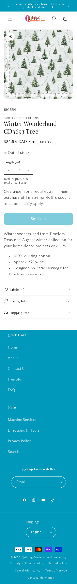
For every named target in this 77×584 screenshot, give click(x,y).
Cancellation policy (27, 570)
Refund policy (57, 563)
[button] (10, 18)
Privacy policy (34, 563)
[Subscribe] (60, 482)
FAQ (11, 390)
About (13, 358)
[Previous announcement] (8, 5)
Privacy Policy (19, 441)
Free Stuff (16, 380)
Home (13, 348)
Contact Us (17, 369)
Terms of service (56, 570)
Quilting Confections (36, 557)
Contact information (40, 577)
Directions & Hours (24, 431)
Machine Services (22, 420)
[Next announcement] (69, 5)
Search (13, 452)
